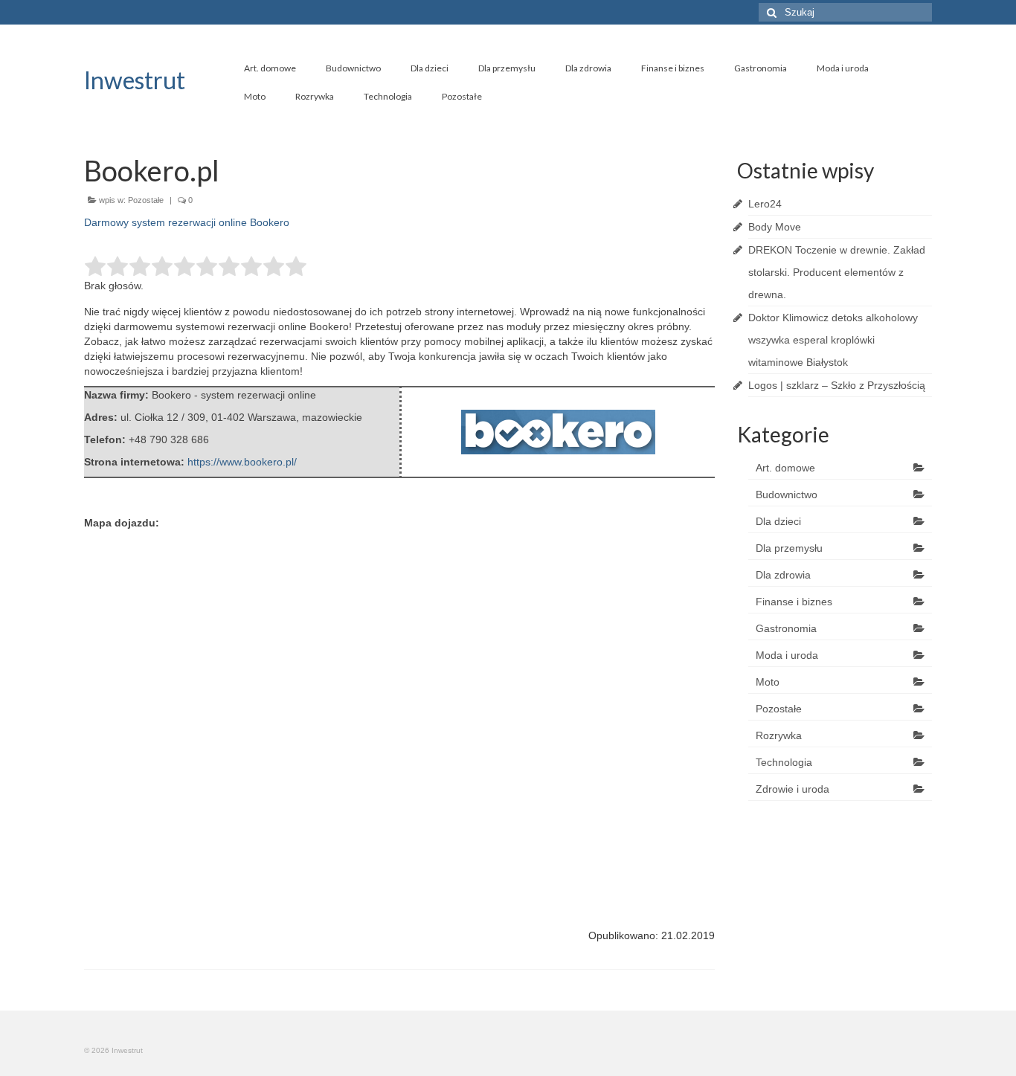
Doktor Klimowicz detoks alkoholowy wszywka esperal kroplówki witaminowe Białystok (833, 340)
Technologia (388, 96)
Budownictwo (353, 68)
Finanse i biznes (672, 68)
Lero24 (765, 204)
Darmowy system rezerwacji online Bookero (186, 222)
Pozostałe (462, 96)
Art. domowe (270, 68)
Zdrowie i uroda (792, 789)
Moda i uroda (843, 68)
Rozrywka (314, 96)
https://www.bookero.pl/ (242, 462)
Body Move (774, 227)
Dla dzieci (429, 68)
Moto (255, 96)
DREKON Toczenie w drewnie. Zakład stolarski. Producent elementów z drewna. (836, 272)
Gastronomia (760, 68)
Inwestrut (134, 79)
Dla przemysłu (507, 68)
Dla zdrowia (588, 68)
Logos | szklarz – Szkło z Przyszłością (836, 385)
